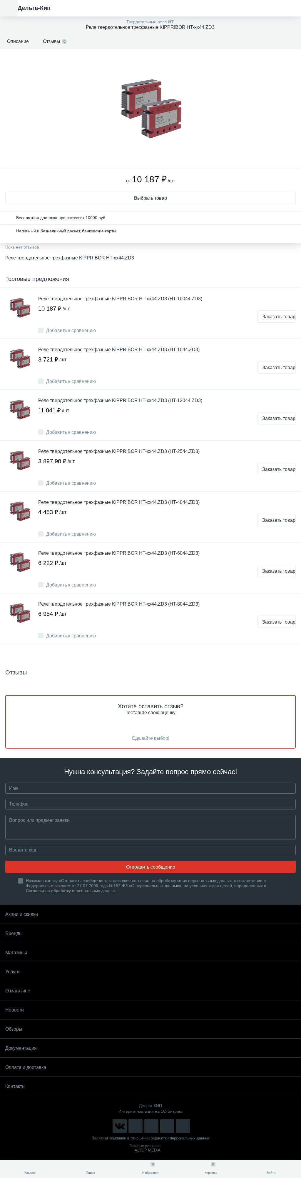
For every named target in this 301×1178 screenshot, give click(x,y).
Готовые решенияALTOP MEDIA (145, 1148)
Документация (21, 1048)
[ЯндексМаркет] (151, 1126)
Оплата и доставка (25, 1067)
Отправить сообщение (150, 866)
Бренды (14, 933)
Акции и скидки (21, 914)
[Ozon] (183, 1126)
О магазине (17, 990)
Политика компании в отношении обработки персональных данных (150, 1138)
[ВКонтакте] (120, 1126)
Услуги (12, 971)
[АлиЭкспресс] (135, 1126)
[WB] (167, 1126)
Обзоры (13, 1029)
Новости (14, 1009)
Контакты (15, 1086)
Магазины (16, 952)
